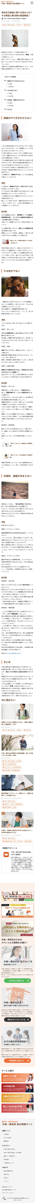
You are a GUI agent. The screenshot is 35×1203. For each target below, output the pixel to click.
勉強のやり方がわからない (15, 81)
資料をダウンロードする (16, 1019)
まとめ (9, 109)
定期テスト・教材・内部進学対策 (13, 804)
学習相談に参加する (16, 1060)
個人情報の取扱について (9, 1190)
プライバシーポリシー (8, 1193)
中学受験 (6, 1159)
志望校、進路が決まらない (15, 100)
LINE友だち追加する (16, 980)
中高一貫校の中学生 (9, 801)
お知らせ (6, 1178)
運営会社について (7, 1187)
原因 (10, 84)
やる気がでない (12, 90)
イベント (6, 1181)
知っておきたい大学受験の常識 (12, 767)
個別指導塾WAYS (8, 1171)
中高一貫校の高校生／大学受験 (12, 25)
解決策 (10, 87)
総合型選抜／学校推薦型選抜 (12, 770)
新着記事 (6, 1141)
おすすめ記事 (7, 1138)
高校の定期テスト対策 (10, 807)
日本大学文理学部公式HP (13, 653)
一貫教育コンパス (9, 1163)
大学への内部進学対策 (10, 764)
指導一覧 (6, 1174)
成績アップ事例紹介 (9, 1156)
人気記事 (6, 1134)
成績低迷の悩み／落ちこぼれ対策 (13, 841)
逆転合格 (27, 25)
